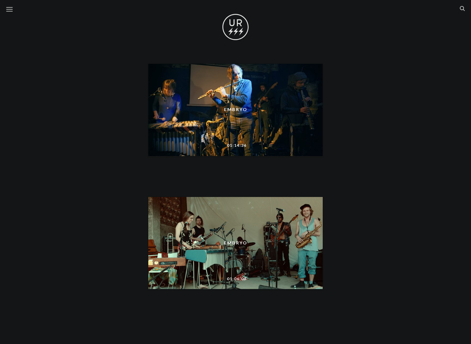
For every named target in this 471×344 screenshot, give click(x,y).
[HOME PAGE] (235, 27)
